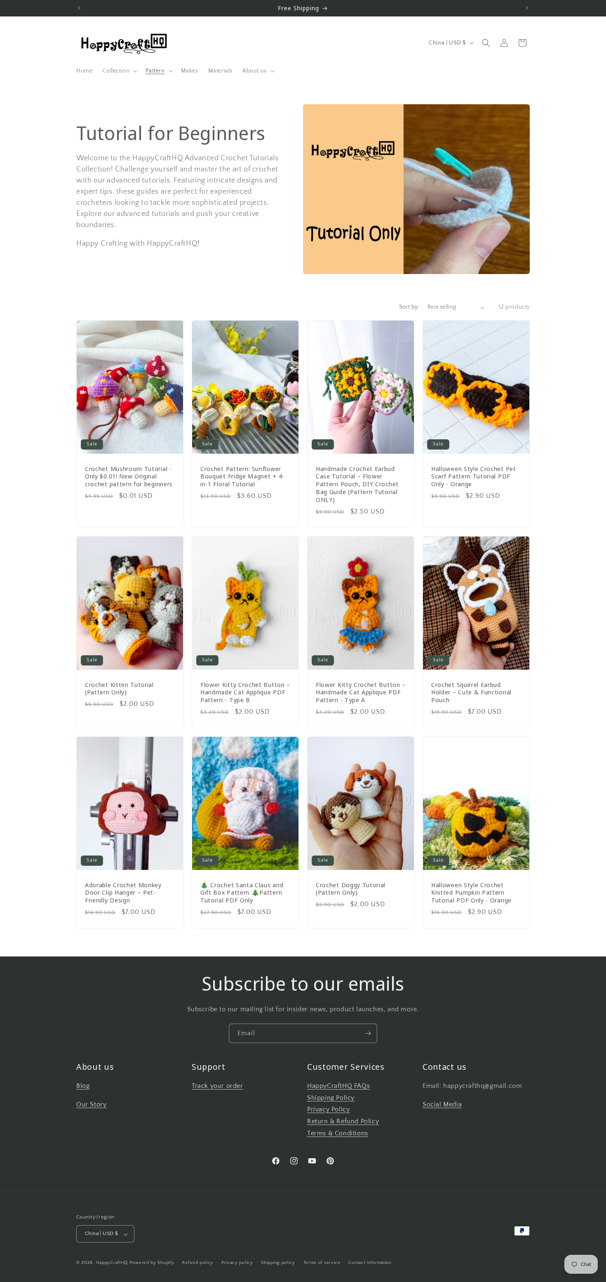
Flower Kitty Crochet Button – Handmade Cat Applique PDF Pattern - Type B (245, 692)
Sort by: (409, 307)
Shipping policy (278, 1262)
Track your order (217, 1086)
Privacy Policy (328, 1109)
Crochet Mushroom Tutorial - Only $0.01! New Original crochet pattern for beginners (129, 476)
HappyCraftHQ (112, 1263)
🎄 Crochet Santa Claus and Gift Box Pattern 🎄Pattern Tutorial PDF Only (241, 892)
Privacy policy (237, 1262)
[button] (119, 71)
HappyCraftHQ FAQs (338, 1086)
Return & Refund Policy (343, 1121)
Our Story (91, 1104)
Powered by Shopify (151, 1263)
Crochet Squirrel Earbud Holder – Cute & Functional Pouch (471, 692)
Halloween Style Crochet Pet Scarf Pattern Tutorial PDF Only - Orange (473, 476)
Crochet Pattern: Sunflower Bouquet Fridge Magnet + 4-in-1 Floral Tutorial (242, 476)
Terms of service (322, 1262)
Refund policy (197, 1262)
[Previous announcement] (79, 8)
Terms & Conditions (337, 1133)
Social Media (442, 1104)
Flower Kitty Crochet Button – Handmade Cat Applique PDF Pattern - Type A (361, 692)
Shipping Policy (331, 1098)
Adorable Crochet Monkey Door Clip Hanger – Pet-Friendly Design (123, 892)
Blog (82, 1086)
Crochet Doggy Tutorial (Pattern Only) (350, 888)
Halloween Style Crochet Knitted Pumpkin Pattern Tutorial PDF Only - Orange (471, 892)
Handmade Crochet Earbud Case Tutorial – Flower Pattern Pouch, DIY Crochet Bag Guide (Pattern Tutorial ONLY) (357, 484)
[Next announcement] (527, 8)
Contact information (369, 1262)
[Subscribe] (368, 1033)
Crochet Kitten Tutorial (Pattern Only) (119, 688)
